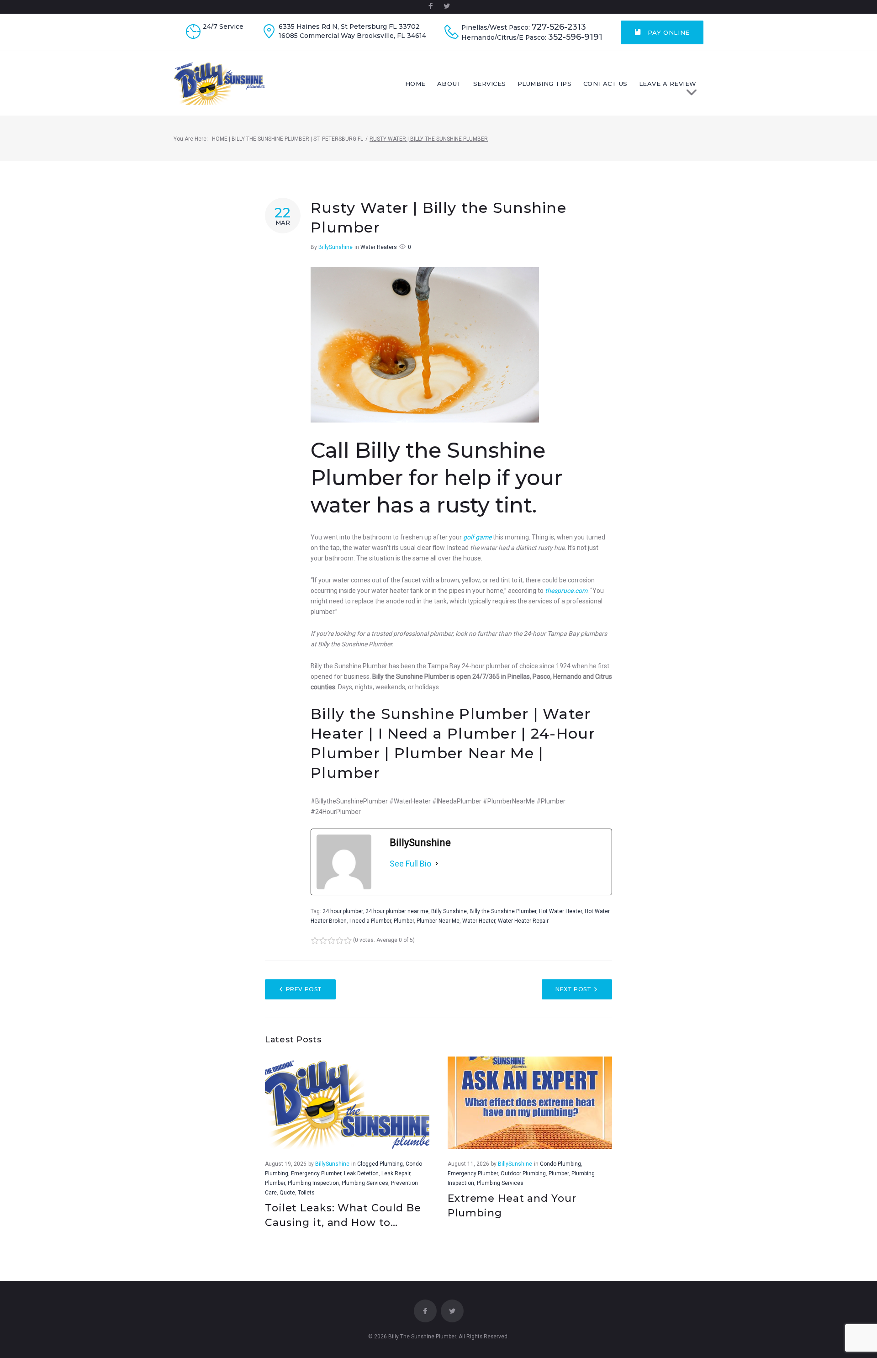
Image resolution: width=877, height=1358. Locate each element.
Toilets (306, 1192)
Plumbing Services (365, 1183)
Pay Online (668, 32)
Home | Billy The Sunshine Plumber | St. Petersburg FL (287, 139)
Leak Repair (395, 1173)
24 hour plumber (342, 911)
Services (489, 83)
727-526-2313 (559, 27)
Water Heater (478, 921)
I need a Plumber (370, 921)
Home (415, 83)
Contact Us (605, 83)
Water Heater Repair (523, 921)
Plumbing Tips (545, 83)
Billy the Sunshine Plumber (503, 911)
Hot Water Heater (560, 911)
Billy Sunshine (449, 911)
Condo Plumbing (560, 1164)
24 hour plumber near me (396, 911)
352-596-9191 (575, 37)
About (449, 83)
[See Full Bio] (436, 864)
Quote (287, 1192)
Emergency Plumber (316, 1173)
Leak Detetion (361, 1173)
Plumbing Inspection (313, 1183)
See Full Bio (410, 863)
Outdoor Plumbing (523, 1173)
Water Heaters (378, 247)
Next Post (573, 989)
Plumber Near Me (438, 921)
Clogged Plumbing (380, 1164)
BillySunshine (335, 247)
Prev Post (304, 989)
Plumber (404, 921)
